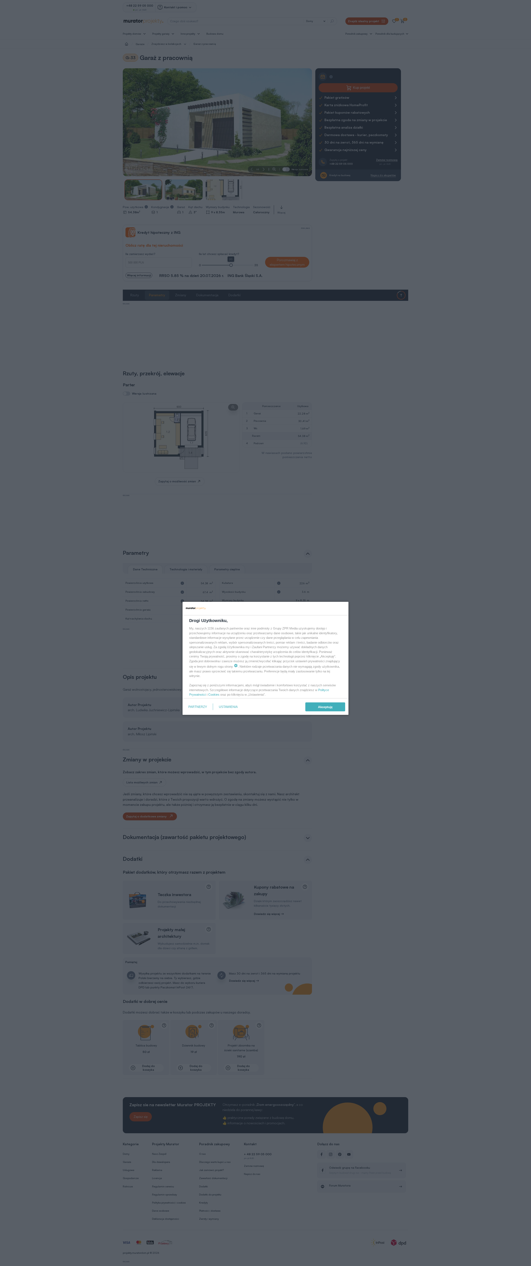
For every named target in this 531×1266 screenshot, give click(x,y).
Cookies (213, 694)
